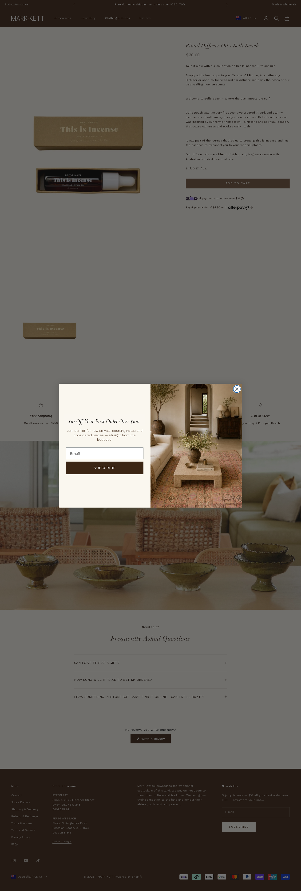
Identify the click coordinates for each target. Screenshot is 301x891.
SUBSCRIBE (105, 468)
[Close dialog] (236, 389)
